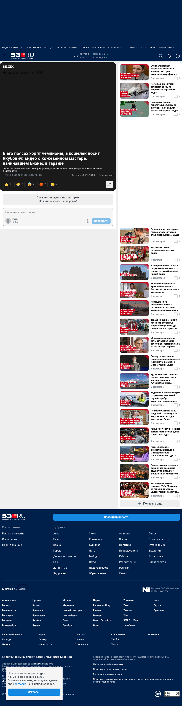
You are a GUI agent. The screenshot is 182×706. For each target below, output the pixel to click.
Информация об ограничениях (108, 664)
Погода (49, 47)
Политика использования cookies (110, 669)
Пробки (133, 47)
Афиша (84, 47)
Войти (15, 222)
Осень (123, 539)
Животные (60, 567)
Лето (92, 550)
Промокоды (167, 47)
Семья (123, 573)
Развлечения (127, 562)
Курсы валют (116, 47)
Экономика (156, 556)
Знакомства (33, 47)
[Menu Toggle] (4, 56)
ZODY (144, 47)
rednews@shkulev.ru (43, 664)
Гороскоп (98, 47)
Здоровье (59, 573)
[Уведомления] (169, 56)
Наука (93, 562)
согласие (20, 684)
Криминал (95, 539)
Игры (152, 47)
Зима (92, 533)
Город (57, 550)
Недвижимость (12, 47)
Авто (56, 533)
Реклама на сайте (13, 533)
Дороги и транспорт (65, 556)
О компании (9, 539)
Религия (124, 567)
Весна (57, 545)
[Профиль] (177, 56)
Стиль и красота (159, 539)
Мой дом (94, 556)
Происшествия (128, 550)
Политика (125, 545)
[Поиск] (160, 56)
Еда (55, 562)
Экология (155, 550)
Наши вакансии (12, 545)
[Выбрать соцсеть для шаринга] (109, 184)
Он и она (124, 533)
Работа (123, 556)
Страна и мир (157, 545)
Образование (97, 573)
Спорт (152, 533)
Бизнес (57, 539)
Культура (94, 545)
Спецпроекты (157, 562)
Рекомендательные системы (107, 674)
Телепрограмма (67, 47)
